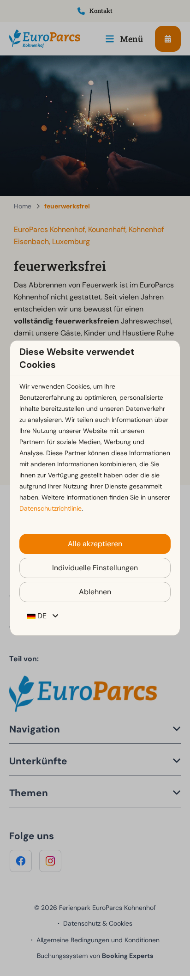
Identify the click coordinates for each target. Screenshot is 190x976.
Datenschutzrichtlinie (50, 508)
